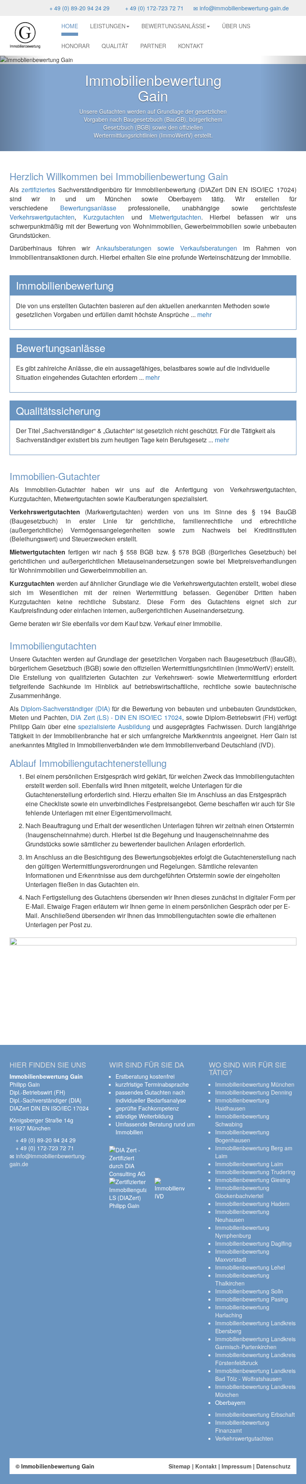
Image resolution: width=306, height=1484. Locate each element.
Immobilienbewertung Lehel (250, 1267)
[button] (23, 103)
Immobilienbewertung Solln (249, 1291)
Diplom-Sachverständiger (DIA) (65, 708)
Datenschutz (273, 1466)
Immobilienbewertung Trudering (255, 1172)
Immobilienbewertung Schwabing (242, 1120)
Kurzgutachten (103, 217)
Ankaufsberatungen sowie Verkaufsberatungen (166, 248)
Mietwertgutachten (175, 217)
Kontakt (191, 46)
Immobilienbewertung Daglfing (253, 1243)
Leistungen (108, 26)
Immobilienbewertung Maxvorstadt (242, 1255)
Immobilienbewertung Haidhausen (242, 1104)
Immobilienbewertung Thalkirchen (242, 1279)
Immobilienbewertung (65, 285)
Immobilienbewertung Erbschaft (255, 1414)
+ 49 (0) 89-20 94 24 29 (79, 8)
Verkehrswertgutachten (42, 217)
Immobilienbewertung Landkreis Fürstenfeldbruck (255, 1359)
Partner (153, 46)
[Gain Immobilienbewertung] (25, 35)
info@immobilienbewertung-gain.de (243, 8)
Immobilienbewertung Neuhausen (242, 1215)
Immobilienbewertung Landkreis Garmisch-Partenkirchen (255, 1343)
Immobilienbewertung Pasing (251, 1299)
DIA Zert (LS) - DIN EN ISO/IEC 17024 (126, 717)
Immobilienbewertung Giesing (252, 1180)
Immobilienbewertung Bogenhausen (242, 1136)
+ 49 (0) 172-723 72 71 (154, 8)
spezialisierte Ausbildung (114, 726)
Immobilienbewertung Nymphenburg (242, 1231)
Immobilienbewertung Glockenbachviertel (242, 1192)
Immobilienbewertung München (254, 1084)
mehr (204, 314)
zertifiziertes (38, 189)
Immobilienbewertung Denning (253, 1092)
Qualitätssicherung (58, 410)
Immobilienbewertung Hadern (252, 1204)
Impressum (236, 1466)
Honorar (75, 46)
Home (69, 26)
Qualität (115, 46)
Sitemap (179, 1466)
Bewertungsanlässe (173, 26)
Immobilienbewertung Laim (249, 1164)
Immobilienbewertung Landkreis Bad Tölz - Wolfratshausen (255, 1375)
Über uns (236, 26)
